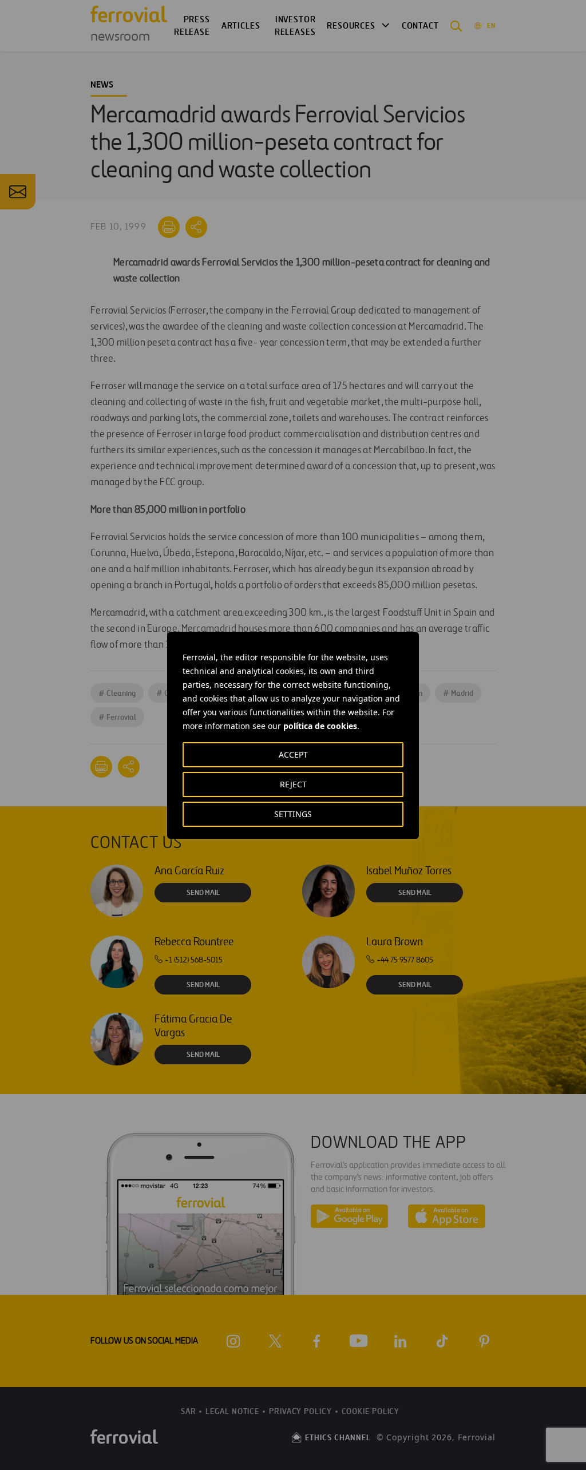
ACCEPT (293, 754)
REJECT (293, 784)
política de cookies (320, 725)
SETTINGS (293, 814)
